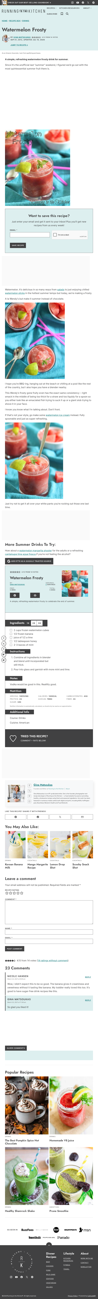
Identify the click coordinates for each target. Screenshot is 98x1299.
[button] (32, 37)
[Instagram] (72, 2)
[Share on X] (3, 643)
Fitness (66, 1265)
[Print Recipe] (35, 595)
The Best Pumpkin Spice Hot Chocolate (22, 1141)
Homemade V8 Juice (61, 1140)
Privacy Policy (73, 1296)
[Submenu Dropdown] (56, 8)
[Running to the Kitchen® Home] (23, 11)
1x (28, 623)
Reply (88, 977)
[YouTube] (77, 2)
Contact (85, 1263)
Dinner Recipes (51, 1255)
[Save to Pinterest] (3, 649)
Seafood (50, 1279)
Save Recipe (18, 245)
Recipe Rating (12, 890)
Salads (49, 1287)
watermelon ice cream (58, 415)
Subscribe (52, 14)
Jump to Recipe (18, 45)
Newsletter (86, 1267)
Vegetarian (51, 1283)
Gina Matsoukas (22, 37)
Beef (48, 1262)
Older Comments (16, 1048)
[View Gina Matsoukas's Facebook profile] (29, 785)
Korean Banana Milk (14, 865)
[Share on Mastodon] (3, 660)
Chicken (49, 1266)
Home (5, 21)
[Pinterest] (93, 2)
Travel (66, 1269)
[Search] (67, 13)
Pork (48, 1270)
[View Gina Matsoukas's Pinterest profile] (29, 796)
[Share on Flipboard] (3, 654)
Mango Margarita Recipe (37, 865)
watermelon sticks (15, 293)
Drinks (25, 21)
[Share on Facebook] (3, 638)
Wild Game (50, 1274)
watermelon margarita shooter (35, 550)
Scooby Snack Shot (80, 865)
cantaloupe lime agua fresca (20, 554)
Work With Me (87, 1258)
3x (39, 623)
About (86, 8)
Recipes (51, 8)
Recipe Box (15, 21)
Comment (10, 899)
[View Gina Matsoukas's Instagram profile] (29, 801)
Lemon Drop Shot (57, 865)
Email (13, 230)
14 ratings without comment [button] (53, 960)
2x (33, 623)
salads (60, 289)
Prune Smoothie (58, 1211)
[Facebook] (83, 2)
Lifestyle (68, 1253)
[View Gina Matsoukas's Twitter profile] (29, 791)
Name (8, 928)
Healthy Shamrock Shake (20, 1211)
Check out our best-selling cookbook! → (29, 3)
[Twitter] (88, 2)
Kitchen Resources (69, 8)
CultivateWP (91, 1296)
